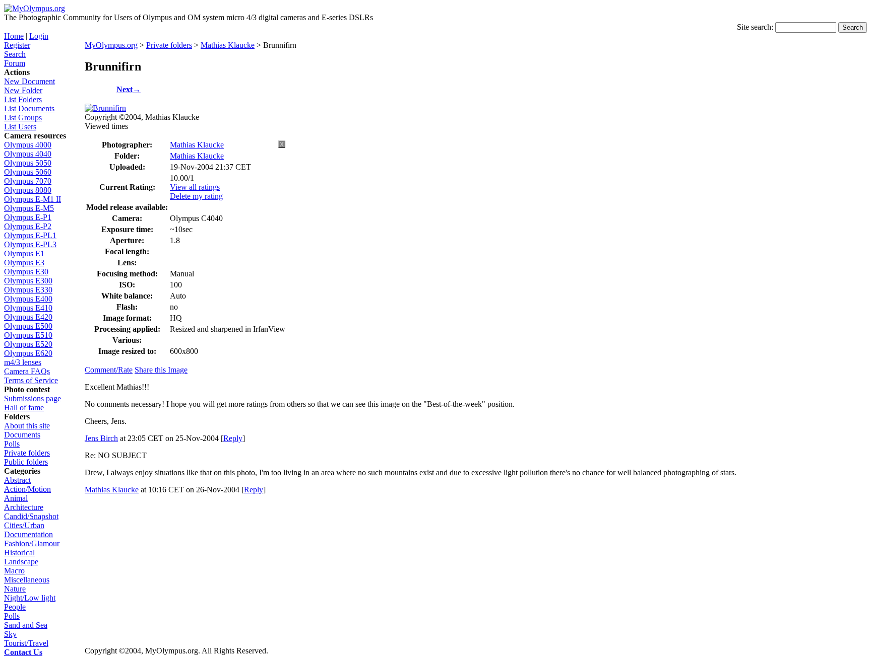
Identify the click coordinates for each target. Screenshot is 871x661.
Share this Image (161, 369)
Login (38, 36)
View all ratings (195, 187)
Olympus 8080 (27, 190)
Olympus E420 (28, 317)
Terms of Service (31, 380)
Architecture (23, 507)
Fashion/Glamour (31, 543)
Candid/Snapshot (31, 516)
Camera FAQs (27, 371)
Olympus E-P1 (27, 217)
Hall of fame (24, 407)
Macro (14, 570)
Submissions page (32, 398)
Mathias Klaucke (228, 45)
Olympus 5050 (27, 163)
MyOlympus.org (111, 45)
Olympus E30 (26, 271)
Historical (19, 552)
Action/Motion (27, 489)
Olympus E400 (28, 299)
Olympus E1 (24, 253)
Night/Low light (29, 598)
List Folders (23, 99)
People (15, 607)
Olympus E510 (28, 335)
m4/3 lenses (22, 362)
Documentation (28, 534)
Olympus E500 (28, 326)
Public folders (26, 462)
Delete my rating (196, 196)
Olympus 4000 (27, 144)
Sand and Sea (25, 625)
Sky (10, 634)
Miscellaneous (26, 579)
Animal (16, 498)
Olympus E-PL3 (30, 244)
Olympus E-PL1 (30, 235)
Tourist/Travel (26, 643)
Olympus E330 (28, 289)
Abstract (17, 480)
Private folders (27, 453)
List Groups (23, 117)
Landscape (21, 561)
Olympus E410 (28, 308)
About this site (27, 425)
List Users (20, 126)
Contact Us (23, 652)
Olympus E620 (28, 353)
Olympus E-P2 (27, 226)
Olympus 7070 (27, 181)
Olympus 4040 (27, 154)
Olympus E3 (24, 262)
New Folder (23, 90)
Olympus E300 (28, 280)
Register (17, 45)
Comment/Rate (109, 369)
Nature (15, 588)
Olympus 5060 (27, 172)
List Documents (29, 108)
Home (14, 36)
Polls (12, 443)
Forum (14, 63)
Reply (232, 438)
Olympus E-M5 (29, 208)
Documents (22, 434)
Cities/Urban (24, 525)
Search (15, 54)
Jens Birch (101, 438)
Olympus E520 (28, 344)
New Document (29, 81)
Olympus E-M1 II (32, 199)
